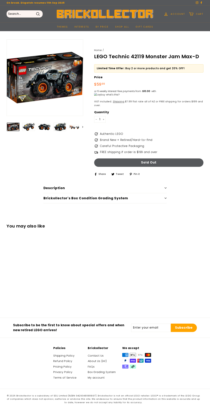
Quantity (101, 112)
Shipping (118, 101)
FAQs (91, 367)
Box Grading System (102, 372)
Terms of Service (65, 378)
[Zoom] (45, 78)
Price (98, 77)
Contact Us (96, 356)
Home (98, 50)
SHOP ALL (122, 26)
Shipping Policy (64, 356)
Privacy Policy (63, 372)
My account (96, 378)
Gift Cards (144, 26)
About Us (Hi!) (97, 361)
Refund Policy (62, 361)
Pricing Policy (62, 367)
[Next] (81, 126)
